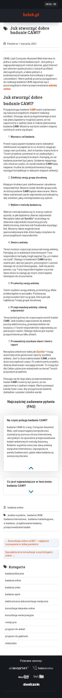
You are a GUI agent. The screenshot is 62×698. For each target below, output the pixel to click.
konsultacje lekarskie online (20, 608)
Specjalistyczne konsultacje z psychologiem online (29, 554)
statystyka (11, 643)
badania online (15, 507)
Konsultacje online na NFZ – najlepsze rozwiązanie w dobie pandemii (27, 543)
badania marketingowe (40, 519)
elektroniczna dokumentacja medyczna (26, 601)
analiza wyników (16, 515)
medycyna (11, 622)
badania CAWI (34, 515)
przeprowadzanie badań (17, 527)
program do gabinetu (16, 636)
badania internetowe (15, 519)
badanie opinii (12, 594)
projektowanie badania (29, 523)
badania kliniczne (14, 573)
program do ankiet (15, 629)
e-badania (9, 523)
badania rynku (12, 587)
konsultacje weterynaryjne (19, 615)
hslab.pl (31, 14)
